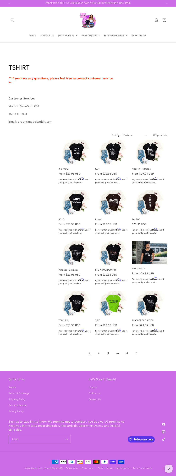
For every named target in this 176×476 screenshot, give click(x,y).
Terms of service (105, 468)
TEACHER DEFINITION (143, 320)
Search (12, 387)
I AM (97, 168)
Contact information (142, 468)
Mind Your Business (68, 269)
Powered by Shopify (54, 468)
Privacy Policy (16, 411)
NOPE (61, 219)
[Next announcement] (166, 3)
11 (127, 352)
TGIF (97, 320)
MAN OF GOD (138, 268)
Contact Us (95, 399)
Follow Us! (95, 393)
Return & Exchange (19, 393)
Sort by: (116, 135)
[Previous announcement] (10, 3)
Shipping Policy (17, 399)
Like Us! (93, 387)
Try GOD (136, 219)
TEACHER (63, 320)
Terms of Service (18, 405)
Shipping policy (123, 468)
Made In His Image (141, 168)
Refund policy (72, 468)
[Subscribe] (66, 439)
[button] (12, 20)
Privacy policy (88, 468)
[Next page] (136, 353)
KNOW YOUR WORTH (105, 269)
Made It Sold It (38, 468)
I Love (98, 219)
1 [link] (89, 353)
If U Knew (63, 168)
